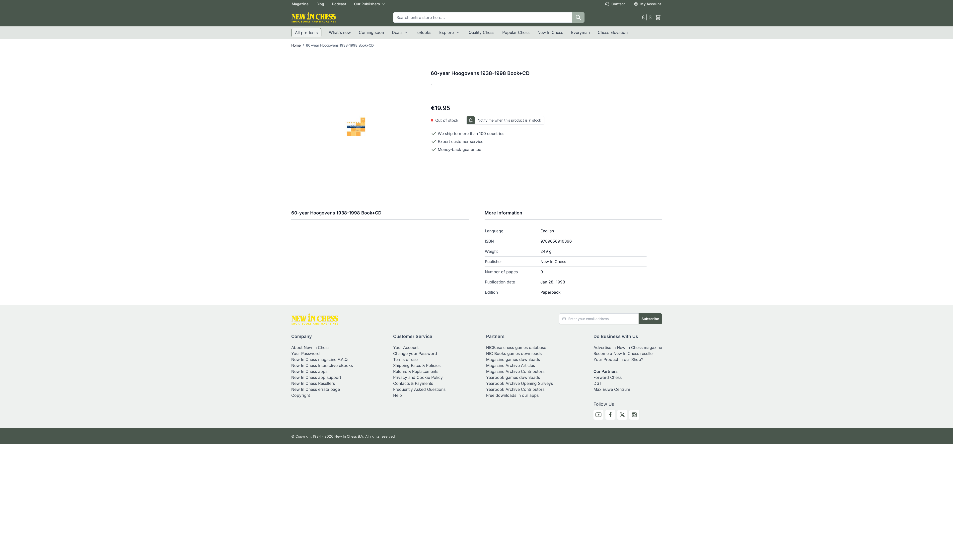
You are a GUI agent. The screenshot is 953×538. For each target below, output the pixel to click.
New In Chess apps (309, 371)
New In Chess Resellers (313, 383)
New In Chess (550, 32)
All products (306, 32)
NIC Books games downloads (514, 353)
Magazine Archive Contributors (515, 371)
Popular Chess (515, 32)
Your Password (305, 353)
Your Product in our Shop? (618, 359)
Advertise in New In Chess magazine (627, 347)
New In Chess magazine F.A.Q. (320, 359)
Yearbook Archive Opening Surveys (519, 383)
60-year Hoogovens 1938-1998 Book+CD (340, 45)
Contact (618, 4)
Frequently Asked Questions (419, 389)
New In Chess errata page (315, 389)
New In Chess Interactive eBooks (322, 365)
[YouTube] (598, 415)
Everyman (580, 32)
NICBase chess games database (516, 347)
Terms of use (405, 359)
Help (397, 395)
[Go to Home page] (313, 17)
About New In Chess (310, 347)
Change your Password (415, 353)
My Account (650, 4)
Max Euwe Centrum (611, 389)
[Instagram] (634, 415)
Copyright (300, 395)
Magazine (300, 4)
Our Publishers (367, 4)
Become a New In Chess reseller (623, 353)
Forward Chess (607, 377)
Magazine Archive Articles (510, 365)
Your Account (406, 347)
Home (296, 45)
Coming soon (371, 32)
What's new (340, 32)
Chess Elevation (613, 32)
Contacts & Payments (413, 383)
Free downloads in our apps (512, 395)
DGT (597, 383)
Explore (446, 32)
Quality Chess (481, 32)
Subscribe (650, 319)
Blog (320, 4)
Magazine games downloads (513, 359)
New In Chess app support (316, 377)
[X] (622, 415)
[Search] (578, 17)
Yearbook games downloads (513, 377)
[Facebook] (610, 415)
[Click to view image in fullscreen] (356, 127)
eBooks (424, 32)
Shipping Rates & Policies (416, 365)
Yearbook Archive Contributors (515, 389)
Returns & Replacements (415, 371)
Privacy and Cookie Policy (418, 377)
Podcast (339, 4)
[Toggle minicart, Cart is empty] (658, 17)
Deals (397, 32)
